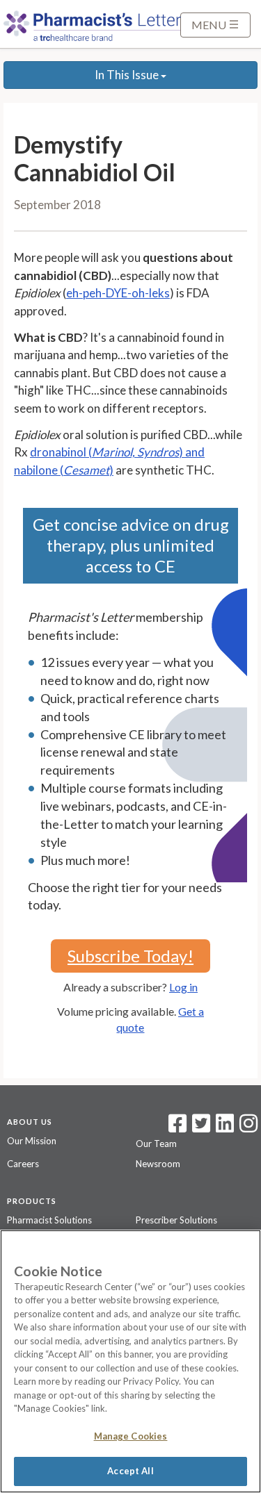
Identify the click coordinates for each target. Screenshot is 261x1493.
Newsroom (158, 1163)
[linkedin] (224, 1127)
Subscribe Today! (130, 956)
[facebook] (177, 1127)
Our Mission (31, 1140)
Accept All (130, 1470)
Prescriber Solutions (176, 1220)
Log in (183, 986)
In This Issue (128, 74)
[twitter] (199, 1127)
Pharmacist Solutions (49, 1220)
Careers (23, 1163)
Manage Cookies (131, 1436)
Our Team (156, 1143)
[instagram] (248, 1127)
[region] (130, 1361)
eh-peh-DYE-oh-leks (118, 293)
